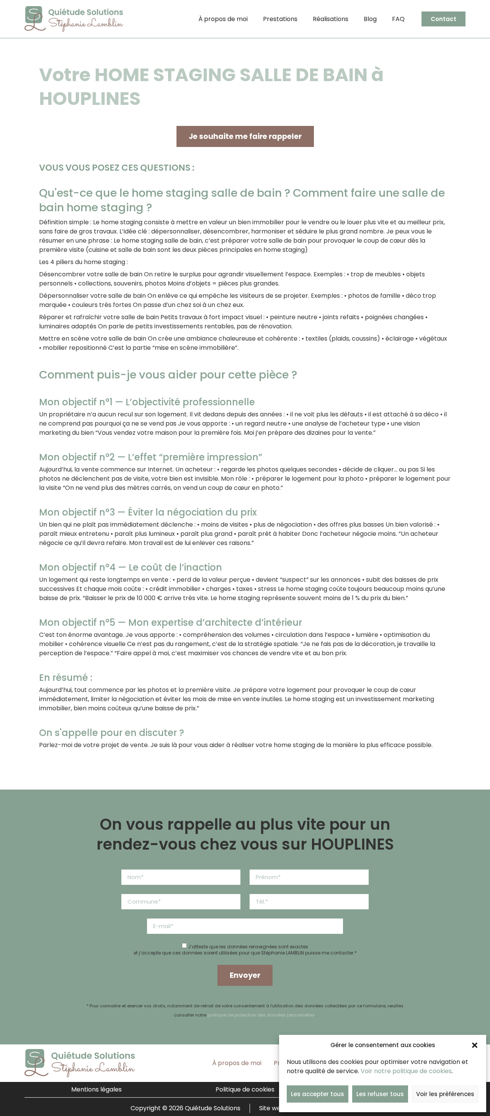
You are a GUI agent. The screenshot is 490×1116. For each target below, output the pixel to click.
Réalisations (330, 19)
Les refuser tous (380, 1094)
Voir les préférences (445, 1094)
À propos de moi (223, 19)
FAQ (398, 19)
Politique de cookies (245, 1089)
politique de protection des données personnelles (261, 1015)
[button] (475, 1045)
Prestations (280, 19)
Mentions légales (96, 1089)
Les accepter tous (317, 1094)
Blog (370, 19)
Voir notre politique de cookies (406, 1071)
